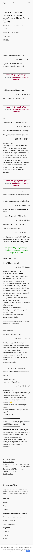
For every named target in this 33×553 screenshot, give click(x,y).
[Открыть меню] (29, 3)
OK (28, 551)
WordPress (16, 545)
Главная (6, 36)
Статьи (6, 28)
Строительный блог (9, 3)
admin (22, 26)
